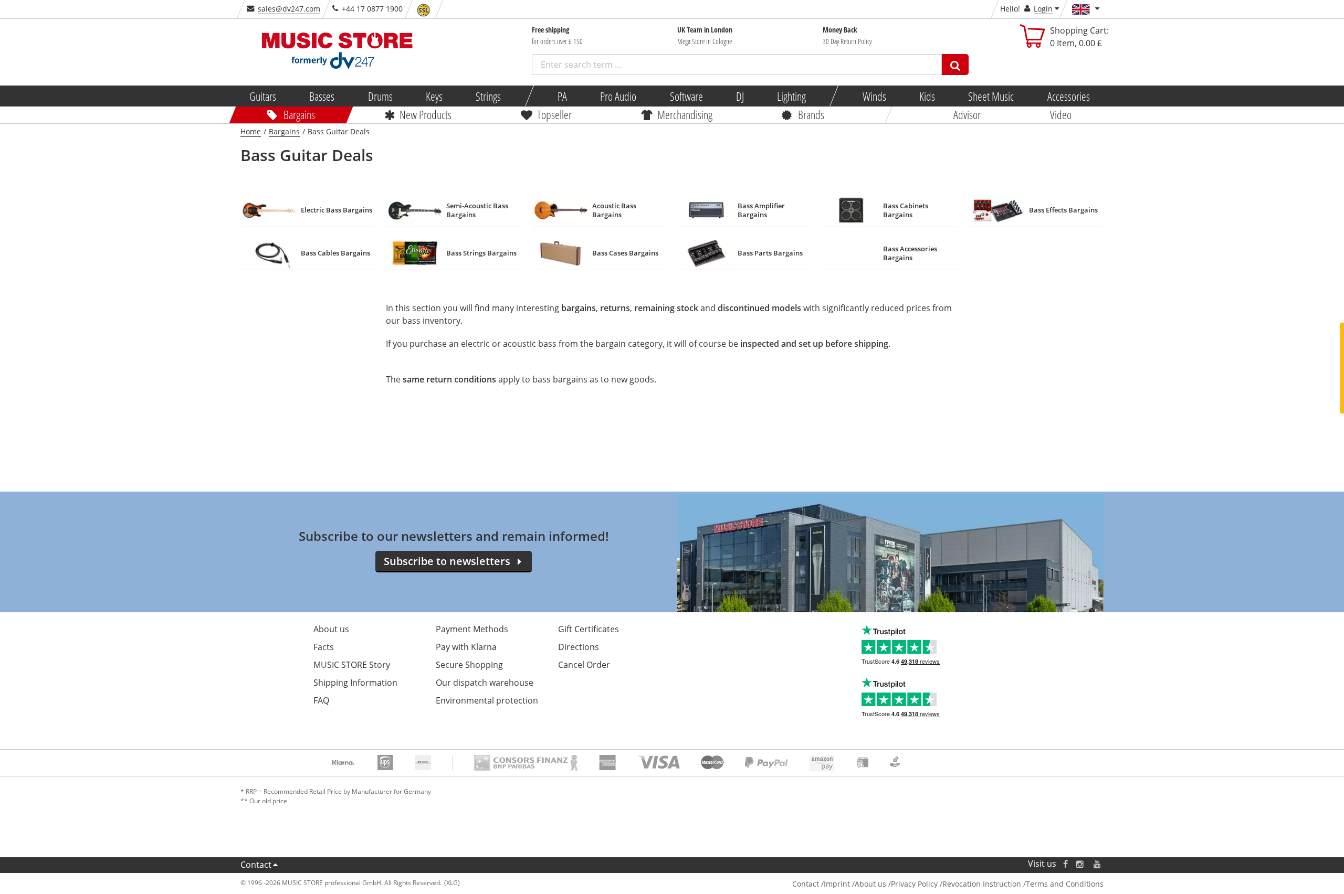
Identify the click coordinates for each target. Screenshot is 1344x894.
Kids (927, 96)
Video (1061, 114)
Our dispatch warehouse (484, 682)
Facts (323, 647)
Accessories (1068, 96)
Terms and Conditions (1065, 884)
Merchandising (684, 114)
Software (685, 96)
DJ (739, 96)
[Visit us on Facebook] (1065, 864)
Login (1043, 9)
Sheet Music (991, 96)
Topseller (554, 114)
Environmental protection (487, 700)
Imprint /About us (855, 884)
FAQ (321, 700)
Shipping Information (355, 682)
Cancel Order (584, 664)
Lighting (791, 96)
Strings (488, 96)
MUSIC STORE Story (351, 664)
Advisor (967, 114)
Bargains (299, 114)
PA (562, 96)
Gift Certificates (588, 629)
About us (331, 629)
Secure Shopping (469, 664)
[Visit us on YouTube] (1098, 864)
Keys (434, 96)
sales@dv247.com (289, 9)
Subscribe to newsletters (447, 561)
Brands (811, 114)
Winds (874, 96)
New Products (426, 114)
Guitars (262, 96)
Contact (255, 864)
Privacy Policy (914, 884)
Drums (380, 96)
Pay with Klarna (466, 647)
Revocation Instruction (981, 884)
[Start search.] (955, 64)
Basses (321, 96)
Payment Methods (472, 629)
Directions (578, 647)
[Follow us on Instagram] (1080, 864)
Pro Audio (618, 96)
